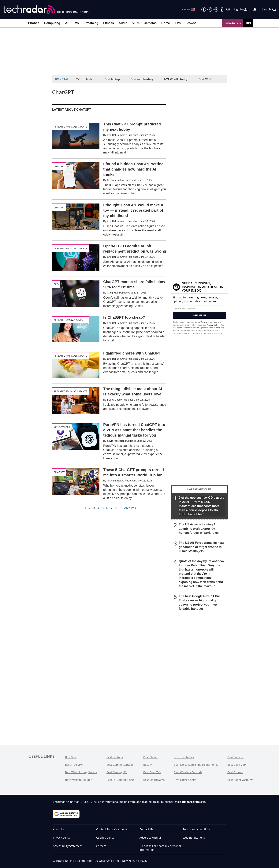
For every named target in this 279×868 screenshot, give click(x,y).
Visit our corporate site (190, 802)
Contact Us (146, 829)
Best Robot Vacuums (240, 780)
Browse (190, 23)
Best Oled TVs (152, 772)
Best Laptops (114, 757)
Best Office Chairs (185, 780)
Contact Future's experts (111, 829)
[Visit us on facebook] (203, 9)
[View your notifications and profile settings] (255, 9)
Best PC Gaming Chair (120, 780)
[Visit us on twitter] (209, 9)
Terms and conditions (196, 829)
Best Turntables (184, 757)
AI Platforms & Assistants (70, 126)
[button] (269, 9)
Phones (33, 23)
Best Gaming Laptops (119, 764)
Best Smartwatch (154, 780)
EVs (178, 23)
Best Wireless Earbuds (188, 772)
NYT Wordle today (176, 79)
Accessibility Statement (67, 846)
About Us (59, 829)
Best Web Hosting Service (81, 772)
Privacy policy (61, 837)
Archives (130, 508)
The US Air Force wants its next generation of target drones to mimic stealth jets (201, 547)
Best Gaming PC (116, 772)
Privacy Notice (213, 324)
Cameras (150, 23)
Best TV (148, 764)
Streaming (91, 23)
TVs (76, 23)
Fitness (108, 23)
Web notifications (194, 837)
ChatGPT (59, 166)
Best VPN (205, 79)
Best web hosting (142, 79)
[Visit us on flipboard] (222, 9)
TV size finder (85, 79)
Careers (101, 846)
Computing (52, 23)
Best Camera (235, 757)
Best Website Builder (78, 780)
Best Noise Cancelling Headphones (196, 764)
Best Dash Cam (237, 764)
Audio (123, 23)
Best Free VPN (74, 764)
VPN (135, 23)
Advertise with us (151, 837)
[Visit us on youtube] (216, 9)
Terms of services (209, 322)
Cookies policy (105, 837)
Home (165, 23)
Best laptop (112, 79)
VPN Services (62, 427)
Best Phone (150, 757)
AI (66, 23)
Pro (56, 284)
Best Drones (235, 772)
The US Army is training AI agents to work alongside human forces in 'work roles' (199, 528)
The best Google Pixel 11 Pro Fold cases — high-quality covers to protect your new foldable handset (199, 602)
